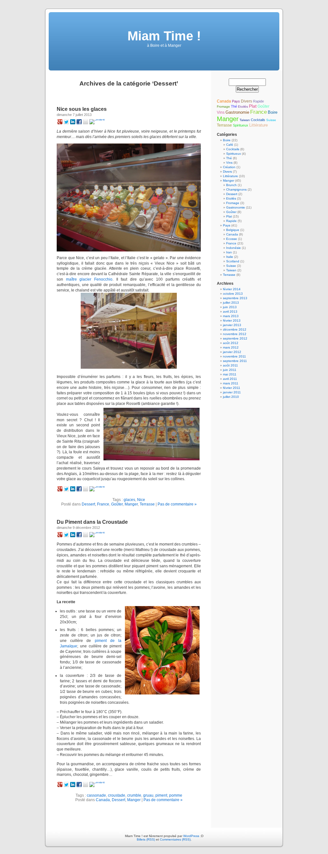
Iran (229, 252)
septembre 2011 (235, 361)
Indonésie (233, 248)
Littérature (258, 125)
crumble (134, 795)
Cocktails (258, 120)
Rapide (258, 101)
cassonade (96, 795)
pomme (175, 795)
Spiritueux (240, 125)
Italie (229, 257)
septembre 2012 (235, 338)
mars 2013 (231, 316)
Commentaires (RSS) (175, 839)
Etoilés (243, 106)
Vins (221, 112)
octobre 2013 (233, 293)
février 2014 (232, 289)
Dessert (88, 504)
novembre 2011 (234, 356)
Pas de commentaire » (177, 504)
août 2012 (230, 343)
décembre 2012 (234, 329)
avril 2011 (230, 379)
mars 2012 (231, 347)
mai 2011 (229, 374)
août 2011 (230, 365)
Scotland (232, 261)
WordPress (191, 836)
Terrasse (147, 504)
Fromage (223, 106)
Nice (141, 499)
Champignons (236, 189)
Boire (272, 112)
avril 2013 (230, 311)
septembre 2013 (235, 298)
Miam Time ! (164, 36)
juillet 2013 (231, 302)
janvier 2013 (232, 325)
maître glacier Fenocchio (89, 279)
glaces (129, 499)
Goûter (117, 504)
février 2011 (231, 388)
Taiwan (245, 120)
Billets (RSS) (146, 839)
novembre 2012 (234, 334)
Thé (234, 106)
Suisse (271, 120)
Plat (253, 106)
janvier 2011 (232, 392)
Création (229, 167)
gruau (148, 795)
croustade (116, 795)
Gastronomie (237, 112)
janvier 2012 (232, 352)
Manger (131, 504)
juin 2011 (229, 370)
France (103, 504)
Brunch (231, 185)
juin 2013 (230, 307)
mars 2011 (230, 383)
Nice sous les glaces (82, 109)
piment (161, 795)
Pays (236, 101)
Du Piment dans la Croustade (92, 522)
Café (229, 144)
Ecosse (231, 239)
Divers (246, 101)
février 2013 (232, 320)
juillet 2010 (231, 396)
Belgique (232, 230)
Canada (103, 800)
